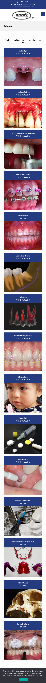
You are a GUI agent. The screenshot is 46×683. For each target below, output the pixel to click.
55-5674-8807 (17, 4)
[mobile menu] (43, 14)
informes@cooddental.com (24, 7)
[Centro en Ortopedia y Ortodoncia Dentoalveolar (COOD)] (23, 15)
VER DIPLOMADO (23, 54)
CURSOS (23, 586)
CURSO (23, 218)
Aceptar (24, 679)
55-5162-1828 (30, 4)
